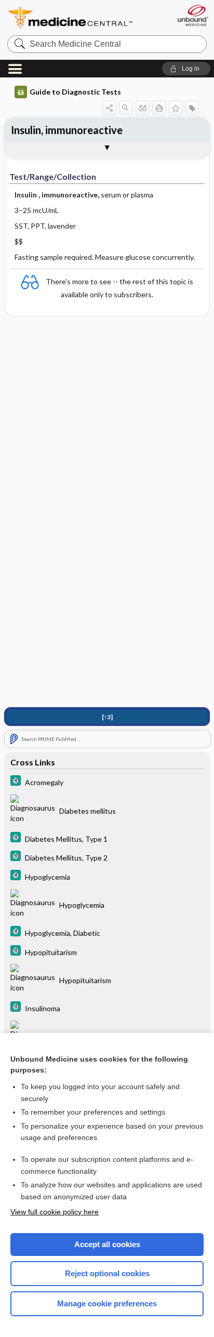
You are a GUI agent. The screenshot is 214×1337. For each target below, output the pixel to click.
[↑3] (107, 717)
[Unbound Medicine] (192, 15)
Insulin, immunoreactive (67, 130)
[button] (186, 68)
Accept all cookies (107, 1244)
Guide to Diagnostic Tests (75, 91)
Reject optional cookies (107, 1273)
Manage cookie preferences (107, 1303)
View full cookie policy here (54, 1212)
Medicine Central (70, 18)
